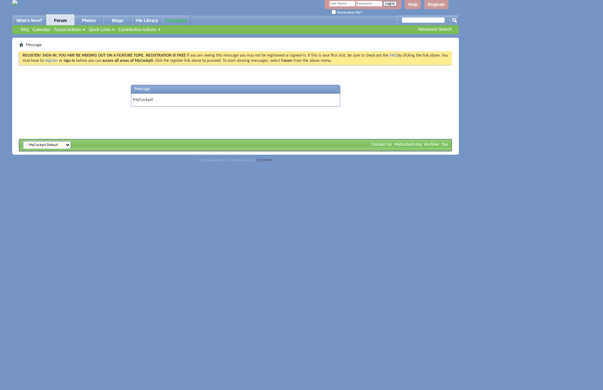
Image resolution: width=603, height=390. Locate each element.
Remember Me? (349, 12)
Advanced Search (435, 29)
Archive (431, 144)
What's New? (29, 20)
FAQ (25, 29)
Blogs (118, 20)
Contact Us (382, 144)
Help (412, 4)
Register (436, 4)
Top (444, 144)
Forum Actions (67, 29)
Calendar (41, 29)
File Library (147, 20)
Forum (60, 20)
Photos (89, 20)
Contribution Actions (137, 29)
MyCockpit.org (408, 144)
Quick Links (100, 29)
